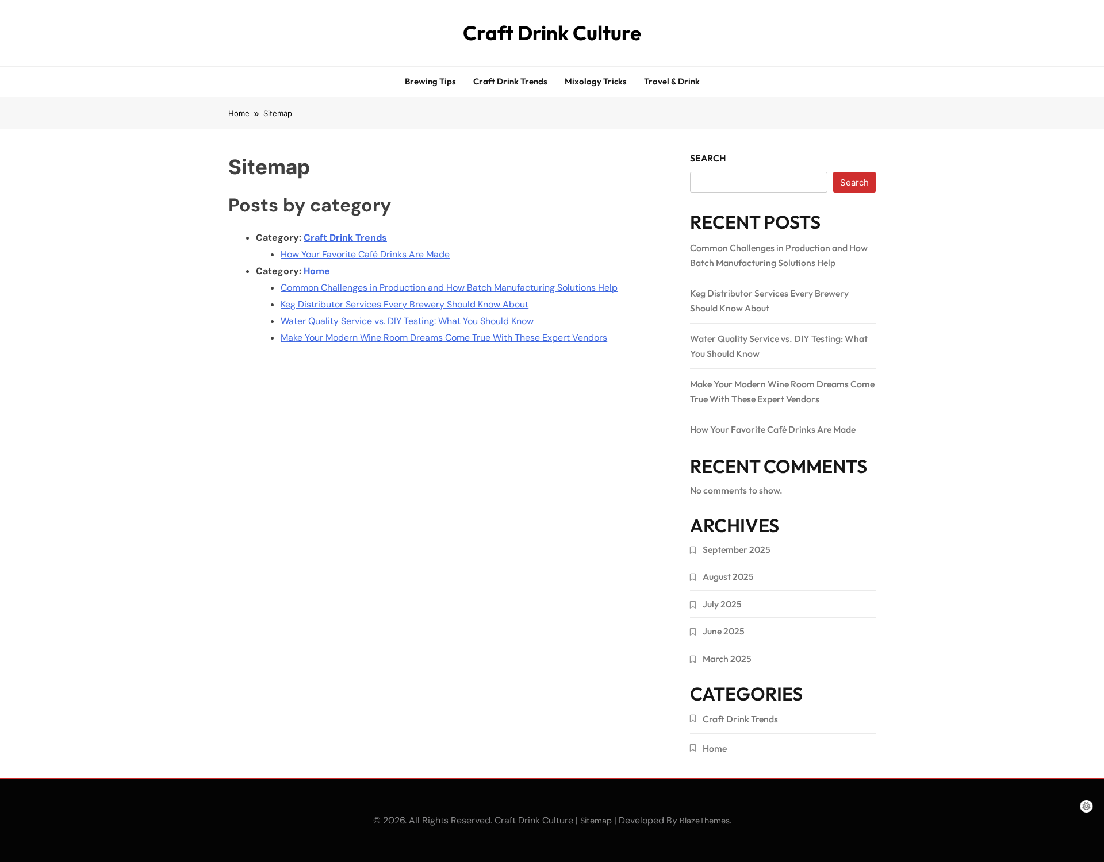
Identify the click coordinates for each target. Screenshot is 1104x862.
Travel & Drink (672, 81)
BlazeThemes (705, 820)
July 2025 (722, 604)
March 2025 (727, 658)
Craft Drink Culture (552, 32)
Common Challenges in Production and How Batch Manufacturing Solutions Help (449, 288)
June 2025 (724, 631)
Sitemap (596, 820)
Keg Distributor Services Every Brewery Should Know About (404, 304)
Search (708, 158)
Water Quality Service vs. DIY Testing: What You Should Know (407, 321)
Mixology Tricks (596, 81)
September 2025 (736, 549)
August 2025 (728, 576)
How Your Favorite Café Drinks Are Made (365, 254)
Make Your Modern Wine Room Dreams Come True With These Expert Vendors (444, 338)
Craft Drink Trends (510, 81)
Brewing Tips (430, 81)
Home (317, 271)
